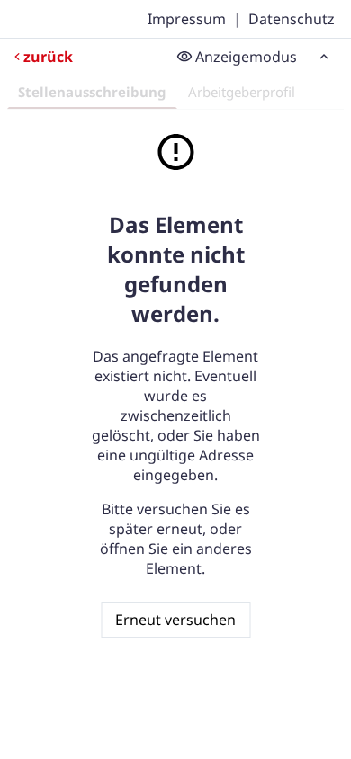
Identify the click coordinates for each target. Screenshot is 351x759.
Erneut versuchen (175, 620)
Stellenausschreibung (92, 92)
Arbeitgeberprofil (241, 92)
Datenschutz (291, 19)
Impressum (187, 19)
